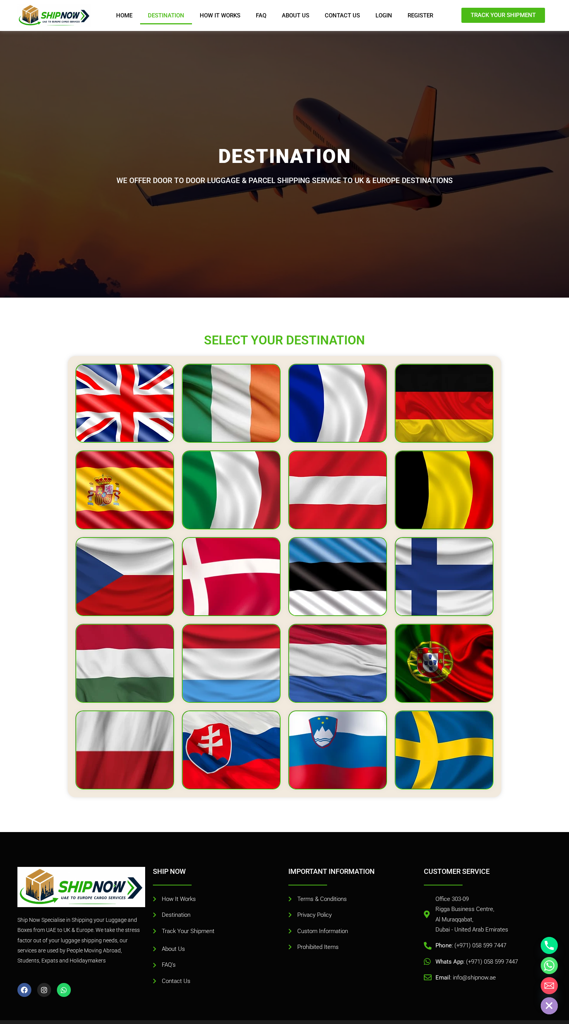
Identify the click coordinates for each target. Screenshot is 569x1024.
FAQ (261, 15)
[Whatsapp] (549, 965)
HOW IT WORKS (220, 15)
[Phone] (549, 945)
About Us (295, 15)
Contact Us (342, 15)
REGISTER (420, 15)
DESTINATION (166, 15)
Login (383, 15)
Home (124, 15)
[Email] (549, 985)
